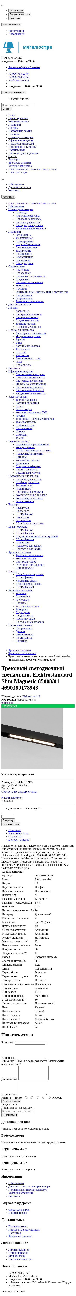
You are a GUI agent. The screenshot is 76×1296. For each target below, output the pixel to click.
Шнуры (20, 431)
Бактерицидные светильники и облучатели (42, 291)
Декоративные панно (28, 358)
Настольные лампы (20, 130)
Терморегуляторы (26, 399)
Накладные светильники (30, 275)
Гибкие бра (22, 542)
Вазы (19, 342)
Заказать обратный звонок (24, 67)
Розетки (20, 415)
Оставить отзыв (11, 1101)
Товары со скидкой (19, 1235)
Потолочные (23, 272)
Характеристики (18, 833)
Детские (20, 631)
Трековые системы (19, 162)
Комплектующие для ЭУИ (31, 412)
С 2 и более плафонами (30, 523)
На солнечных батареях (30, 621)
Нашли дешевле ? (12, 797)
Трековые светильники (29, 555)
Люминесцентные (26, 247)
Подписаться (10, 1115)
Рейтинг (6, 1097)
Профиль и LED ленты (22, 146)
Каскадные (22, 310)
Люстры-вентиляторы (29, 314)
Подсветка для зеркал (29, 545)
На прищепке (24, 628)
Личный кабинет (18, 1249)
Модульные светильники (31, 383)
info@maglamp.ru (18, 79)
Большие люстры (26, 323)
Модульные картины (28, 336)
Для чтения (22, 517)
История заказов (18, 1252)
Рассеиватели (24, 485)
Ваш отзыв (7, 1057)
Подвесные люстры (27, 320)
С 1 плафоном (24, 513)
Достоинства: (9, 1079)
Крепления (22, 463)
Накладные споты (26, 580)
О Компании (16, 10)
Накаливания (24, 253)
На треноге (22, 510)
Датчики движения (27, 402)
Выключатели (24, 428)
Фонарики (22, 609)
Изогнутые (22, 507)
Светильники (16, 149)
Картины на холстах (28, 345)
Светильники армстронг (30, 374)
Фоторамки (22, 348)
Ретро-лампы (23, 234)
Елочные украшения (28, 222)
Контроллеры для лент (29, 498)
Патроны (21, 456)
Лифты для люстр (26, 469)
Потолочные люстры (28, 326)
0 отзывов (7, 702)
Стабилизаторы (25, 425)
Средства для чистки (28, 472)
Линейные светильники (30, 377)
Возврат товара (17, 1212)
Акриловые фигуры (28, 215)
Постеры (21, 352)
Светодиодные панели (29, 380)
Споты (12, 156)
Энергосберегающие (28, 244)
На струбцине (24, 637)
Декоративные (24, 256)
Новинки (14, 134)
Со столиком (23, 520)
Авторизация (16, 33)
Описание (14, 830)
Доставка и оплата (20, 14)
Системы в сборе (26, 561)
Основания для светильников (33, 450)
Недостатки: (8, 1094)
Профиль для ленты (27, 482)
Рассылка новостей (20, 1259)
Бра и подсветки (18, 118)
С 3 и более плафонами (30, 574)
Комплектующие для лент (31, 494)
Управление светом (27, 460)
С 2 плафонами (25, 532)
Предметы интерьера (21, 143)
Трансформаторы (26, 421)
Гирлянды (22, 212)
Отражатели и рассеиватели (32, 444)
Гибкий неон (23, 488)
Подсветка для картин (29, 548)
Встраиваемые (24, 298)
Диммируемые (24, 241)
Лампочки (14, 124)
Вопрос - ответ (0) (19, 839)
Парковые (22, 602)
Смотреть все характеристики (19, 791)
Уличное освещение (20, 165)
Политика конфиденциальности (27, 1189)
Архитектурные (25, 618)
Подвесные (22, 279)
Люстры (13, 127)
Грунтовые (22, 599)
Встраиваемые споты (28, 583)
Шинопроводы (25, 567)
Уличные (21, 593)
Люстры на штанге (27, 317)
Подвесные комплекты (29, 453)
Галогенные (23, 260)
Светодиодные (24, 263)
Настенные (22, 269)
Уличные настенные (28, 605)
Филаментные (24, 237)
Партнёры (14, 1232)
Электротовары (17, 172)
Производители (17, 1226)
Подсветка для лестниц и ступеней (37, 536)
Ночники (21, 288)
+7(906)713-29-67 (18, 73)
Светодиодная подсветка (23, 153)
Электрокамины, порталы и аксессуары (32, 168)
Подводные (23, 612)
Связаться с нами (18, 1209)
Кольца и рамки (25, 447)
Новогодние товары (20, 137)
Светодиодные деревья (29, 225)
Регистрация (16, 30)
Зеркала (20, 339)
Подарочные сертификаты (24, 1229)
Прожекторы (23, 596)
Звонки (20, 437)
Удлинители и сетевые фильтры (35, 418)
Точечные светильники (30, 301)
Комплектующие (18, 121)
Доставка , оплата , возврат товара (29, 1186)
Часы (19, 361)
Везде (11, 115)
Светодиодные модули (29, 491)
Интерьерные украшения (31, 228)
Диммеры (21, 434)
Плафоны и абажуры (28, 466)
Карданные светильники (30, 393)
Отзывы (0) (15, 836)
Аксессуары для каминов (31, 333)
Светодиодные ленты (29, 479)
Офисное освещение (20, 140)
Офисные (21, 640)
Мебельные (22, 285)
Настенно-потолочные (29, 282)
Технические (23, 250)
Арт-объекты (23, 364)
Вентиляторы (24, 409)
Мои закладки (16, 1255)
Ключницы (22, 355)
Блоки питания (25, 501)
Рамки (19, 406)
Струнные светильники (30, 564)
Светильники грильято (29, 387)
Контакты (15, 18)
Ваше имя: (7, 1042)
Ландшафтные (24, 615)
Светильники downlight (30, 390)
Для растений (24, 295)
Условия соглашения (20, 1192)
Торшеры (14, 159)
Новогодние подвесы (28, 218)
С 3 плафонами (25, 539)
